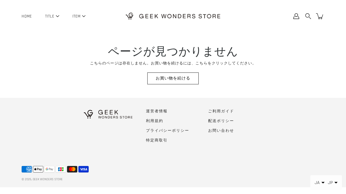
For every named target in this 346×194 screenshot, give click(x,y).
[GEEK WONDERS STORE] (173, 16)
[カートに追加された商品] (320, 16)
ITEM (76, 16)
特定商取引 (157, 140)
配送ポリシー (221, 121)
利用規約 (154, 121)
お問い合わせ (221, 130)
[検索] (308, 16)
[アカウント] (296, 16)
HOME (27, 16)
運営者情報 (157, 111)
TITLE (49, 16)
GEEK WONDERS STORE (48, 179)
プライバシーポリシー (167, 130)
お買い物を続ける (173, 78)
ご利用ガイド (221, 111)
